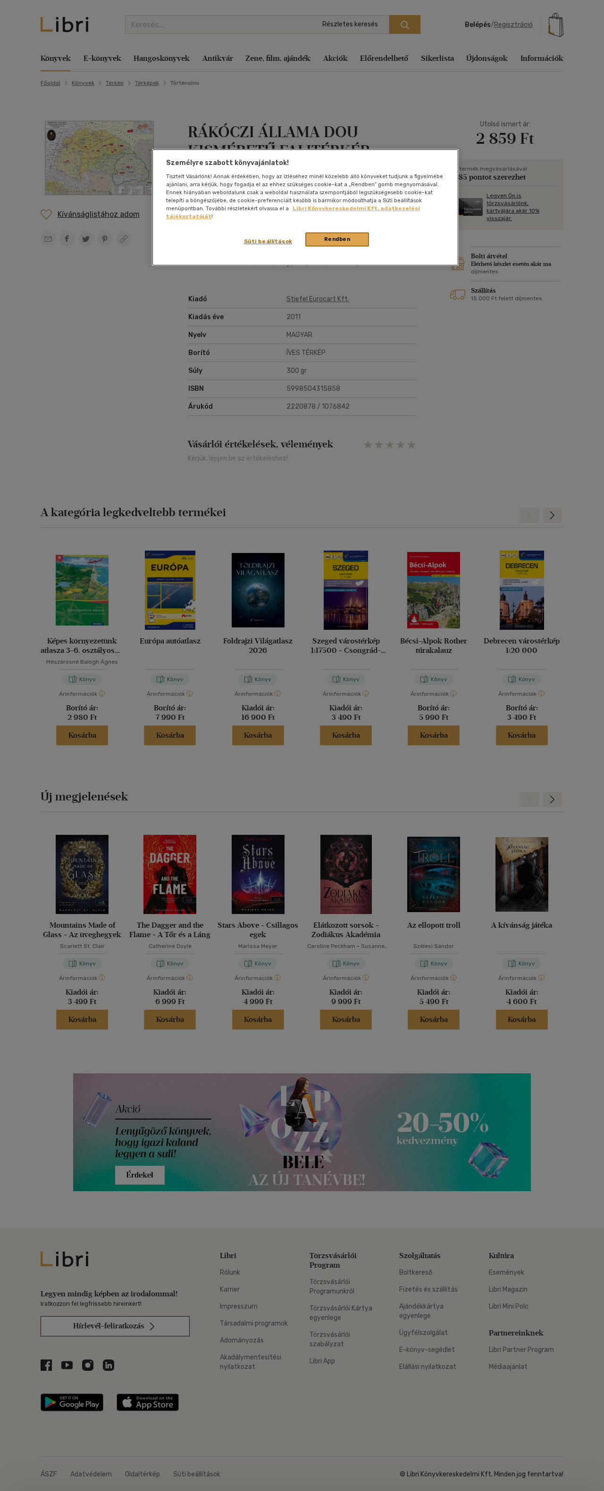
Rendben (337, 239)
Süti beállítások (268, 241)
